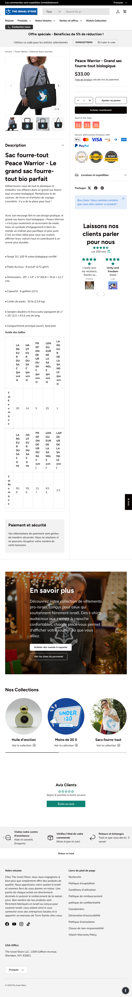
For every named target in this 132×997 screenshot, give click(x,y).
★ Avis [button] (128, 502)
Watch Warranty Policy (83, 934)
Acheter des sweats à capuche (50, 647)
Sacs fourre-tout (108, 740)
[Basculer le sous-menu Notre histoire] (54, 21)
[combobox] (75, 11)
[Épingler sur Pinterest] (102, 188)
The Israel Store (19, 985)
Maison (9, 20)
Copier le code (108, 42)
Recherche (75, 876)
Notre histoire (43, 20)
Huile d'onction (24, 740)
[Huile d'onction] (23, 716)
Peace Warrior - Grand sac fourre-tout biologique (34, 51)
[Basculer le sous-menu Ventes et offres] (81, 21)
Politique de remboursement (85, 896)
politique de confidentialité (84, 902)
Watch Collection (96, 20)
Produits (23, 20)
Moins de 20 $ (66, 740)
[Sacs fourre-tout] (108, 716)
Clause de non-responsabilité (86, 928)
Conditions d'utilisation (82, 889)
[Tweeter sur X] (89, 188)
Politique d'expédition (82, 883)
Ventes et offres (68, 20)
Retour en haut (66, 853)
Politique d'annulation (82, 921)
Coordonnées (76, 909)
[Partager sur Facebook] (96, 188)
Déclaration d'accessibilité (84, 915)
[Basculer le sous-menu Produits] (30, 21)
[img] (100, 248)
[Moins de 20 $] (66, 716)
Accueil (8, 51)
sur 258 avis (98, 251)
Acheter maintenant (101, 110)
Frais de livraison (83, 79)
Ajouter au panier (111, 100)
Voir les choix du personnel (48, 656)
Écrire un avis (66, 803)
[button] (124, 11)
